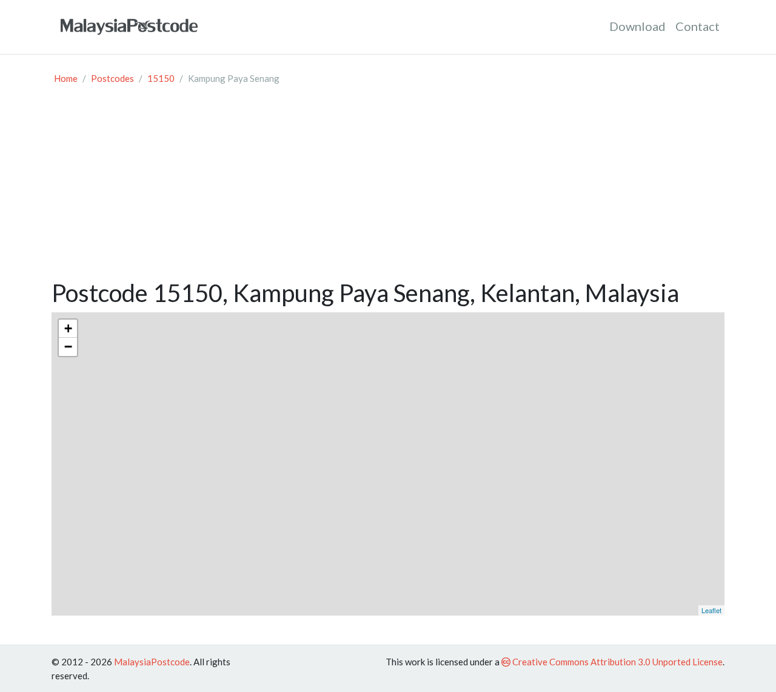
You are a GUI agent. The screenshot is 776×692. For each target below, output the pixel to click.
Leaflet (711, 610)
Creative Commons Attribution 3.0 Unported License (616, 661)
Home (66, 78)
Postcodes (112, 78)
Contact (697, 26)
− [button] (68, 346)
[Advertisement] (388, 187)
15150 (161, 78)
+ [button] (68, 328)
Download (637, 26)
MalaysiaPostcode (152, 661)
